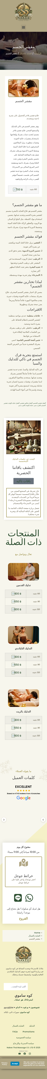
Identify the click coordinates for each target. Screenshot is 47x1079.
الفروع (23, 918)
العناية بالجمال (26, 53)
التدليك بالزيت (23, 711)
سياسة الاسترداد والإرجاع (23, 1043)
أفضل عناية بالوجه (13, 403)
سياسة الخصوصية (23, 1037)
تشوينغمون (35, 1007)
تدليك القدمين (23, 585)
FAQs (15, 1031)
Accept (15, 1063)
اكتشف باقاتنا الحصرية (23, 470)
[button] (23, 27)
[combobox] (16, 986)
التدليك (32, 1025)
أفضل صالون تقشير (26, 403)
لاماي (18, 1007)
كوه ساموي (23, 995)
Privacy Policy (5, 1064)
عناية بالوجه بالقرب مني (25, 405)
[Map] (23, 862)
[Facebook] (23, 1055)
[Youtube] (18, 1055)
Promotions (28, 1031)
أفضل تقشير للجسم (39, 403)
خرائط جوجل (23, 875)
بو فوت (25, 1007)
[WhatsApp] (29, 897)
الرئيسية (37, 53)
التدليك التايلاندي (23, 648)
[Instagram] (28, 1055)
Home (37, 932)
